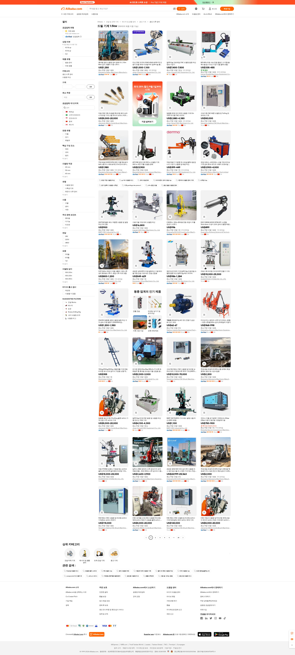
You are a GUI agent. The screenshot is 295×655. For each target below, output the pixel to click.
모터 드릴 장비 (144, 180)
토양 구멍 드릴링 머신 (108, 180)
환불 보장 (102, 596)
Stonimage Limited (105, 379)
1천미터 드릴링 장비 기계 (186, 180)
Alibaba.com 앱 (168, 634)
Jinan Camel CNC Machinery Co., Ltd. (180, 123)
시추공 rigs (203, 180)
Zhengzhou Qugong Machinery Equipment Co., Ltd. (216, 330)
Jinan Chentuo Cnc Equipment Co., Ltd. (147, 72)
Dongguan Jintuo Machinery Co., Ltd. (146, 281)
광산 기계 (142, 22)
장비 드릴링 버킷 (124, 571)
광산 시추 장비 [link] (155, 22)
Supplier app (149, 634)
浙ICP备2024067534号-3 (206, 651)
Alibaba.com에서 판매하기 (209, 592)
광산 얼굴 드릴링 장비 (170, 185)
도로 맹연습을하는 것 (202, 571)
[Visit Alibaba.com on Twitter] (210, 618)
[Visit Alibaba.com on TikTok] (224, 618)
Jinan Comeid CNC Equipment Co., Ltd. (181, 72)
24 (178, 537)
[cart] (203, 9)
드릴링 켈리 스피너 (91, 571)
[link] (292, 633)
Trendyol (172, 644)
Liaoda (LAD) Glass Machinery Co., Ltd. (146, 230)
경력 (67, 605)
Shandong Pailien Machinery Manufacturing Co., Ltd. (113, 72)
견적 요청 (136, 596)
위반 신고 (170, 614)
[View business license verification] (168, 651)
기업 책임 (69, 601)
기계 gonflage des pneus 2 (132, 185)
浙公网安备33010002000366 (185, 651)
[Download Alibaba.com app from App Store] (204, 634)
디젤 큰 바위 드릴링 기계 (143, 571)
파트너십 (203, 610)
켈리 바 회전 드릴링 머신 (165, 571)
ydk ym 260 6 (93, 576)
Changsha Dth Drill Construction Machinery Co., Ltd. (182, 232)
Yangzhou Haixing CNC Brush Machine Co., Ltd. (216, 123)
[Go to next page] (183, 538)
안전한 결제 (103, 592)
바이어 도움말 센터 (173, 592)
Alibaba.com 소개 (72, 587)
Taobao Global (157, 644)
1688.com (123, 644)
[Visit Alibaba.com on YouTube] (220, 618)
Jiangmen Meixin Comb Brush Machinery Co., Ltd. (113, 123)
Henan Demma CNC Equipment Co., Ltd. (181, 172)
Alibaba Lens (78, 634)
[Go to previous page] (146, 538)
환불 (168, 605)
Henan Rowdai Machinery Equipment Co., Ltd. (216, 74)
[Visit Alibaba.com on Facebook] (201, 618)
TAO (165, 644)
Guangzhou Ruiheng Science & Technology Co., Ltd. (216, 232)
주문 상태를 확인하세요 (208, 601)
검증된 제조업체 (139, 592)
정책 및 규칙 (103, 614)
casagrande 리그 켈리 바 (74, 576)
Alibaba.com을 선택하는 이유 (76, 592)
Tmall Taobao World (136, 644)
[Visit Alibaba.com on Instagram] (215, 618)
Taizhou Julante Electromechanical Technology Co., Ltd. (182, 330)
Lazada (147, 644)
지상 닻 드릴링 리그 (72, 571)
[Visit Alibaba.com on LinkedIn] (206, 618)
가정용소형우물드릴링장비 (112, 576)
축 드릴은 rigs (107, 571)
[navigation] (78, 280)
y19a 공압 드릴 (152, 185)
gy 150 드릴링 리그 (127, 180)
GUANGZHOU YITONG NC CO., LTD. (213, 279)
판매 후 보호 (103, 605)
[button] (174, 8)
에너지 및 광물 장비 (129, 22)
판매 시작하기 (205, 596)
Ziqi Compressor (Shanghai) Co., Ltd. (145, 379)
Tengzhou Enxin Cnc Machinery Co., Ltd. (112, 330)
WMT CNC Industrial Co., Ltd (108, 232)
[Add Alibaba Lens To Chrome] (96, 634)
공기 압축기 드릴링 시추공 (109, 185)
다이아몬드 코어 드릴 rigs (163, 180)
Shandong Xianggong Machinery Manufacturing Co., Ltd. (113, 172)
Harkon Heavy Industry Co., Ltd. (109, 281)
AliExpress (114, 644)
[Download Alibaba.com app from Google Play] (221, 634)
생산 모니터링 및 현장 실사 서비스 (111, 610)
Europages (181, 644)
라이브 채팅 (171, 596)
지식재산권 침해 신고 (174, 610)
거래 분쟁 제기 (172, 601)
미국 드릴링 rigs (185, 571)
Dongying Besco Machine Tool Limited (214, 172)
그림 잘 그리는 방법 (167, 576)
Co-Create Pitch (71, 596)
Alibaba (100, 22)
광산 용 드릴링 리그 (185, 576)
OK (91, 87)
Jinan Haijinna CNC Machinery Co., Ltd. (180, 281)
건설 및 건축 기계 (112, 22)
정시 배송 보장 (104, 601)
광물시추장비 (150, 576)
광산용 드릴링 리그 (133, 576)
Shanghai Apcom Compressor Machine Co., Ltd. (147, 172)
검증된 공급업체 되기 (207, 605)
